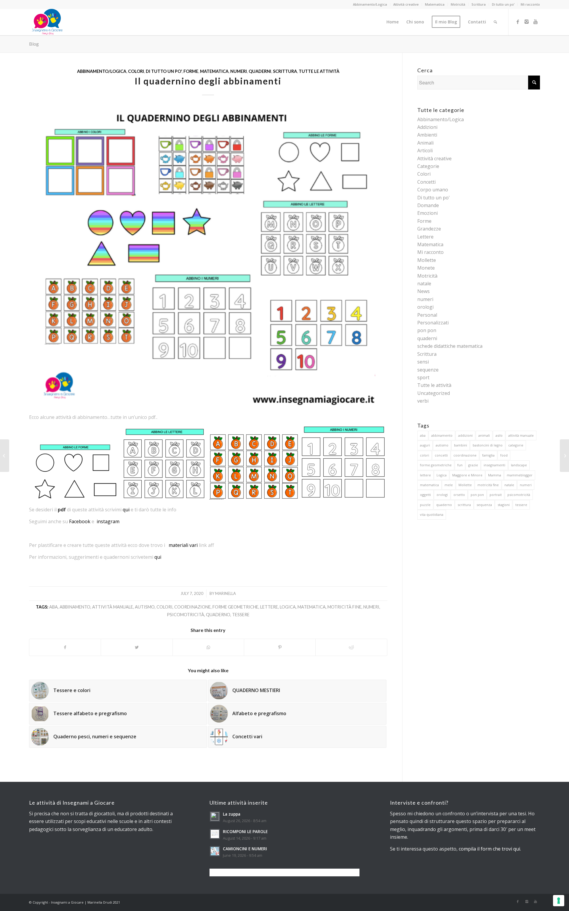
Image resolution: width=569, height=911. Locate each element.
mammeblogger (520, 475)
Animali (425, 143)
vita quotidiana (431, 514)
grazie (473, 465)
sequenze (428, 369)
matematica (312, 606)
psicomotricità (185, 614)
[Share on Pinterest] (279, 647)
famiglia (488, 455)
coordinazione (192, 606)
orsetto (459, 494)
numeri (238, 71)
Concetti (426, 182)
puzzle (425, 504)
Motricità (458, 4)
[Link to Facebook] (517, 21)
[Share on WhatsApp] (208, 647)
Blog (34, 44)
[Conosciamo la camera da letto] (4, 455)
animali (484, 435)
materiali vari (183, 545)
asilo (499, 435)
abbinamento (75, 606)
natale (424, 283)
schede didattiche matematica (449, 346)
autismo (145, 606)
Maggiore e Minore (467, 475)
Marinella (225, 593)
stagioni (504, 504)
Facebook (79, 521)
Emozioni (427, 213)
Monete (426, 268)
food (504, 455)
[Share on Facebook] (65, 647)
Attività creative (406, 4)
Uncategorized (433, 393)
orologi (425, 307)
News (423, 291)
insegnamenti (494, 465)
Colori (136, 71)
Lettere (425, 236)
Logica (288, 606)
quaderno (218, 614)
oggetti (425, 494)
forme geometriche (235, 606)
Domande (428, 205)
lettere (269, 606)
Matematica (435, 4)
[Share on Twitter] (136, 647)
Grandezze (429, 228)
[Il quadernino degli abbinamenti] (208, 256)
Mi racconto (530, 4)
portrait (496, 494)
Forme (190, 71)
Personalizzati (433, 322)
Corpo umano (432, 189)
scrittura (464, 504)
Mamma (494, 475)
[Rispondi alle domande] (564, 455)
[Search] (495, 22)
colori (164, 606)
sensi (423, 361)
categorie (515, 445)
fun (460, 465)
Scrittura (478, 4)
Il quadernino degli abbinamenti (208, 81)
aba (53, 606)
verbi (423, 401)
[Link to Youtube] (535, 21)
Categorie (428, 166)
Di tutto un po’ (503, 4)
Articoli (425, 150)
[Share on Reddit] (351, 647)
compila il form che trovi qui (489, 849)
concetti (441, 455)
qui (126, 509)
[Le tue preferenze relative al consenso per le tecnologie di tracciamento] (558, 900)
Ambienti (427, 135)
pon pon (426, 330)
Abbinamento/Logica (370, 4)
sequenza (484, 504)
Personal (427, 315)
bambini (460, 445)
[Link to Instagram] (526, 21)
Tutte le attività (319, 71)
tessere (241, 614)
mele (449, 485)
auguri (425, 445)
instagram (108, 521)
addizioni (465, 435)
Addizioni (427, 127)
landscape (519, 465)
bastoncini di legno (488, 445)
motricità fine (344, 606)
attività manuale (112, 606)
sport (423, 377)
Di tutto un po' (164, 71)
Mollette (426, 260)
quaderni (260, 71)
